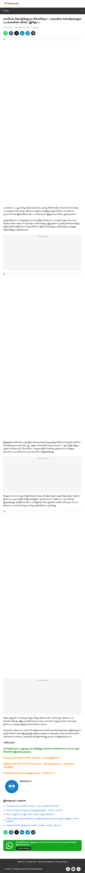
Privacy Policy (62, 862)
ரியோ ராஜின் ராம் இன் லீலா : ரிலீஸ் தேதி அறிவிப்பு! (30, 814)
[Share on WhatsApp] (5, 33)
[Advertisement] (42, 253)
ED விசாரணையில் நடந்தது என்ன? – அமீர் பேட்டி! (29, 773)
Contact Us (31, 862)
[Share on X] (16, 33)
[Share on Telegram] (27, 33)
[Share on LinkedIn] (22, 33)
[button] (82, 11)
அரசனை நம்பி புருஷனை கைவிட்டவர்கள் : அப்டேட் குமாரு (33, 825)
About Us (21, 862)
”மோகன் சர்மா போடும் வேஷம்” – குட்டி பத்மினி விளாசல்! (32, 806)
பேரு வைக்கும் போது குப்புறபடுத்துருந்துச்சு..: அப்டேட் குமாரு (34, 810)
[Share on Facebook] (11, 33)
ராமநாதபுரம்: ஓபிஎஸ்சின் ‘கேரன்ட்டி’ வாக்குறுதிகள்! (31, 758)
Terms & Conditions (46, 862)
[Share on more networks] (33, 33)
